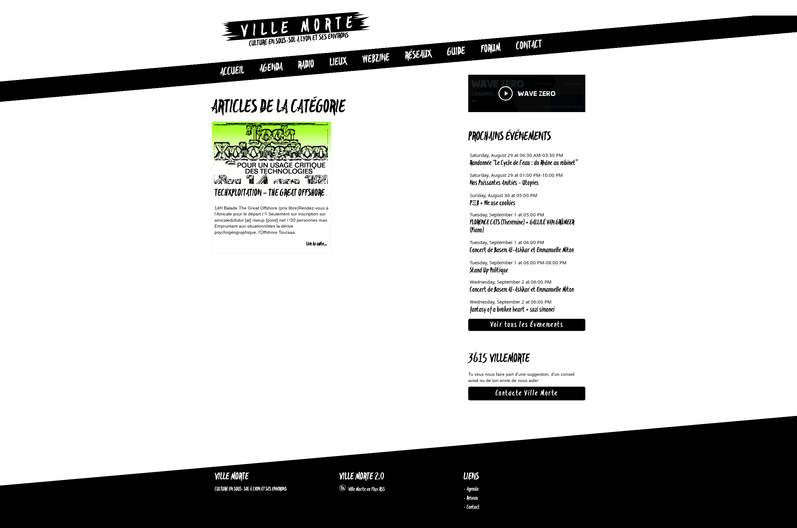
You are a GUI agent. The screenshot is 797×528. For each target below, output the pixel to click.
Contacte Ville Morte (527, 393)
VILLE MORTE (231, 477)
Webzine (376, 59)
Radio (306, 65)
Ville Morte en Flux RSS (365, 489)
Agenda (271, 68)
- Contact (471, 507)
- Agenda (471, 489)
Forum (490, 48)
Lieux (338, 62)
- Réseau (471, 498)
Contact (529, 45)
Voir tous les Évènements (526, 324)
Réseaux (418, 55)
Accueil (231, 71)
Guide (456, 51)
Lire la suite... (316, 244)
